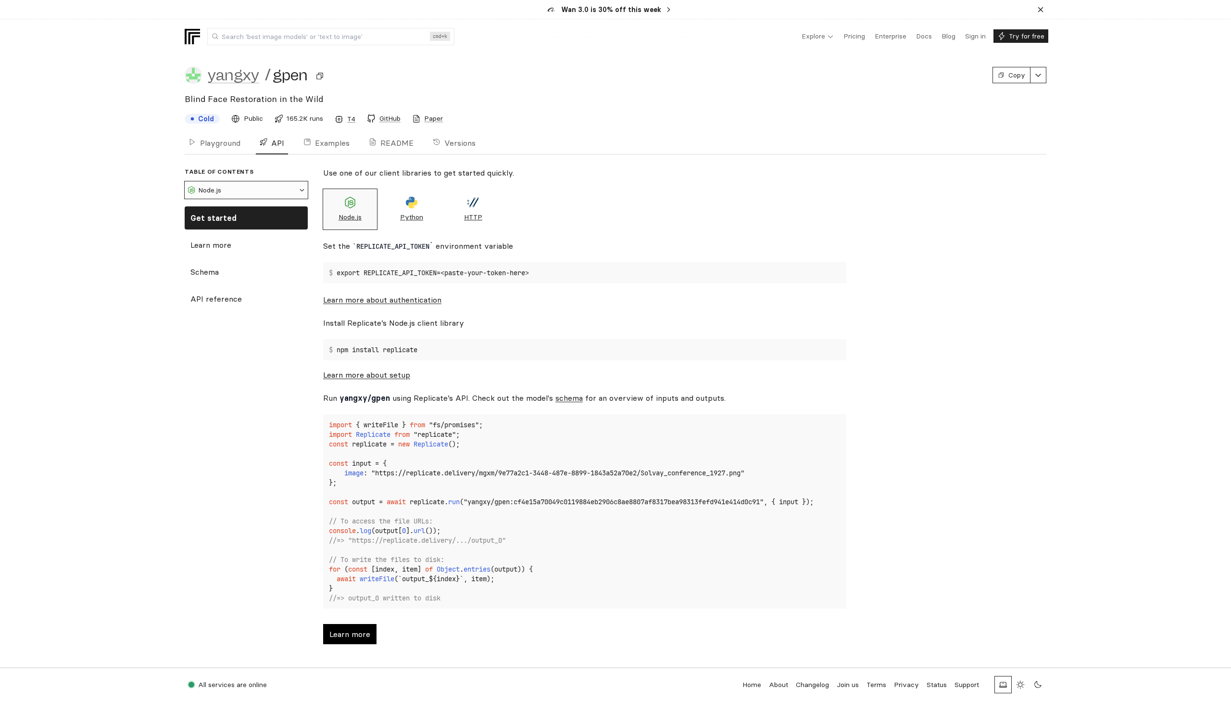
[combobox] (331, 36)
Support (967, 684)
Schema (204, 272)
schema (569, 398)
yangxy (233, 75)
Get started (213, 218)
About (778, 684)
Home (751, 684)
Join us (848, 684)
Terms (876, 684)
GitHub (390, 118)
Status (937, 684)
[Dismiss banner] (1040, 9)
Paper (433, 118)
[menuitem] (818, 36)
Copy (1016, 75)
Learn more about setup (366, 375)
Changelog (812, 684)
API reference (216, 299)
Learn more (210, 245)
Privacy (906, 684)
